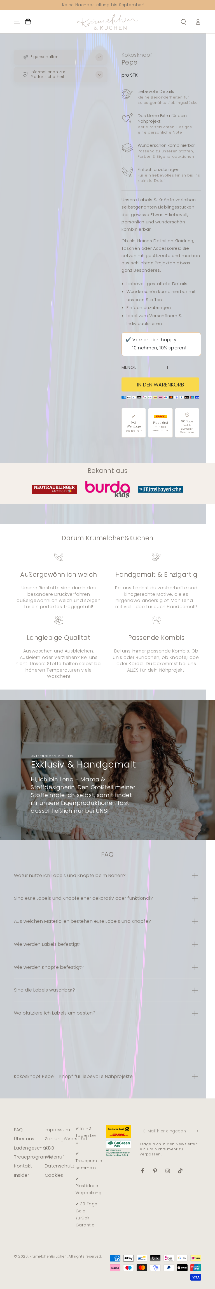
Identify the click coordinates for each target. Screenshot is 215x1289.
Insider (21, 1175)
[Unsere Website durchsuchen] (183, 22)
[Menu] (17, 22)
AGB (49, 1148)
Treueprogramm (33, 1157)
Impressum (57, 1130)
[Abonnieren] (198, 1131)
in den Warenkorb (160, 384)
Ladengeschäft (32, 1148)
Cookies (54, 1175)
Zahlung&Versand (66, 1138)
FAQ (18, 1130)
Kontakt (23, 1166)
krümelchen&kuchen (48, 1256)
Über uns (24, 1138)
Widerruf (54, 1157)
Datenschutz (60, 1166)
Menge (129, 367)
